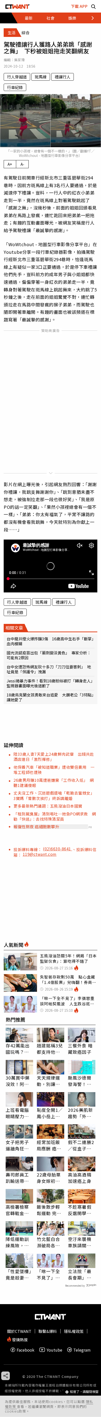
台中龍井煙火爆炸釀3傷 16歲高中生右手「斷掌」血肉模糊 (50, 641)
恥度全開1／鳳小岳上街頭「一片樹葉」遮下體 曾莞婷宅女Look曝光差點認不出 (50, 1113)
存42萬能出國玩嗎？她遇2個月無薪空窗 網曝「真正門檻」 (19, 1048)
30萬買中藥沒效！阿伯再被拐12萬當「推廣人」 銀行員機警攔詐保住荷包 (19, 1080)
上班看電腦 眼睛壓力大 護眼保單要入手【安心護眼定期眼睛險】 (17, 1113)
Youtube (54, 1349)
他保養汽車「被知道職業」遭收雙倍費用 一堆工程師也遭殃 (53, 769)
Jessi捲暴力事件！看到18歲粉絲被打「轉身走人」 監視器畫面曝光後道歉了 (50, 683)
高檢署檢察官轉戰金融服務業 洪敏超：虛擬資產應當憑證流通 (17, 1210)
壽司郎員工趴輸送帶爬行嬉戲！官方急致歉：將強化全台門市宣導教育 (17, 1177)
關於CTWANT (19, 1331)
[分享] (5, 1376)
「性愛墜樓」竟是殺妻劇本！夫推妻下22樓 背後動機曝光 (19, 1274)
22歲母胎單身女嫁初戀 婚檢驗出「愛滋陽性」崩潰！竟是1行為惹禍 (50, 1177)
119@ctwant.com (40, 854)
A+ (10, 164)
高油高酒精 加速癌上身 (79, 1177)
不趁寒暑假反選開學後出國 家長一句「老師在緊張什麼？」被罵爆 (79, 1210)
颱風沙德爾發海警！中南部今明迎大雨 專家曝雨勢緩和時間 (79, 1080)
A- (22, 164)
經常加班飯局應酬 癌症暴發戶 (49, 1145)
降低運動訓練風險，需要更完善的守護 (17, 1242)
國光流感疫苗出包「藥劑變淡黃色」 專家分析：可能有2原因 (49, 655)
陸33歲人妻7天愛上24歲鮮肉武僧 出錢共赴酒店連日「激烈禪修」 (53, 756)
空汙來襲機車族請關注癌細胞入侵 (79, 1242)
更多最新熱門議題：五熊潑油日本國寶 (47, 806)
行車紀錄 (15, 87)
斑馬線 (41, 77)
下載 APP (79, 6)
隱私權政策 (74, 1331)
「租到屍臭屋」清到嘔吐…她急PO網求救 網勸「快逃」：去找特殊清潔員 (54, 816)
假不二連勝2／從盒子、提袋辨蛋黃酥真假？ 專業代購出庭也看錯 (81, 1145)
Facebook (25, 1349)
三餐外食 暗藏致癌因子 (80, 1048)
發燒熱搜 (19, 1339)
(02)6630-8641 (57, 849)
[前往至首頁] (17, 6)
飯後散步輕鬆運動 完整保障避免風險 (49, 1210)
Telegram (82, 1349)
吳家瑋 (19, 59)
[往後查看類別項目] (90, 18)
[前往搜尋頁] (93, 6)
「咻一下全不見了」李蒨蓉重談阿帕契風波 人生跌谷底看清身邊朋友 (48, 1274)
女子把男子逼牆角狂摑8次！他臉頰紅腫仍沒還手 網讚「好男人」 (19, 1145)
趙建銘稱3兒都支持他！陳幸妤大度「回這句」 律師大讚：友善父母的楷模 (50, 1048)
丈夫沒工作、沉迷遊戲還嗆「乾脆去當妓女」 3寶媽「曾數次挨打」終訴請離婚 (55, 795)
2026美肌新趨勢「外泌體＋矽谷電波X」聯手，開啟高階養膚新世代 (81, 1113)
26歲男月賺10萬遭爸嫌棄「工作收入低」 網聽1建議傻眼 (53, 782)
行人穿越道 (17, 77)
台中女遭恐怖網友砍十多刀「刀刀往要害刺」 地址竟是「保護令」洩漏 (49, 669)
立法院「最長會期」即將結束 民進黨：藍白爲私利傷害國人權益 (79, 1274)
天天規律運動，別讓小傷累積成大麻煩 (48, 1080)
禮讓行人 (62, 77)
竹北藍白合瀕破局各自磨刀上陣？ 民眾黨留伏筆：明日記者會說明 (50, 1242)
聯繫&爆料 (47, 1331)
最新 (29, 18)
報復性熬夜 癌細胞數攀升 (36, 826)
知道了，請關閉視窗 (84, 1391)
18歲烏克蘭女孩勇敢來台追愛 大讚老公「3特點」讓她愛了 (50, 697)
